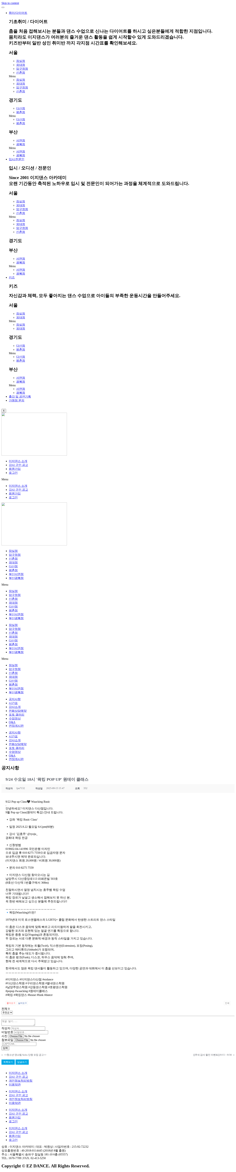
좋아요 (11, 1003)
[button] (122, 76)
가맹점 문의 (16, 400)
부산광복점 (16, 578)
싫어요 (22, 1003)
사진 (4, 1036)
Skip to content (10, 3)
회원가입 (15, 468)
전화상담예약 (18, 710)
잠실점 (20, 61)
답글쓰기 (22, 1062)
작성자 (5, 1028)
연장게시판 (16, 725)
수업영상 (15, 718)
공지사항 (15, 699)
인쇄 (227, 1003)
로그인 (13, 472)
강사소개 (15, 706)
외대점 (20, 64)
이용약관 (15, 1084)
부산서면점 (16, 574)
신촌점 (20, 72)
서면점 (20, 140)
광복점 (20, 144)
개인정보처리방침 (20, 1080)
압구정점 (22, 68)
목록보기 (8, 1062)
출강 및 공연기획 (20, 396)
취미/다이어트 (18, 12)
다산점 (20, 108)
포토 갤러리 (16, 714)
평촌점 (20, 112)
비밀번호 (7, 1032)
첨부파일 (7, 1039)
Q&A (12, 722)
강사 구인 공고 (18, 465)
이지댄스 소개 (18, 461)
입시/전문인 (16, 159)
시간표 (13, 703)
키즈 (12, 277)
